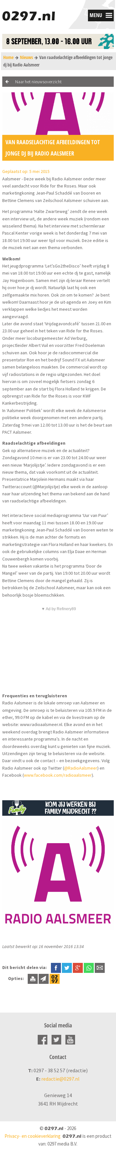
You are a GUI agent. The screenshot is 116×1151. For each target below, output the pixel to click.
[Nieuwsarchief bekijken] (55, 978)
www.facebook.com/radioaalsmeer (58, 775)
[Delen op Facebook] (56, 967)
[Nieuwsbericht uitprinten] (33, 978)
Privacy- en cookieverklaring (33, 1136)
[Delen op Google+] (78, 967)
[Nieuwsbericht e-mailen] (100, 967)
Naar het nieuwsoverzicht (38, 82)
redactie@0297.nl (60, 1078)
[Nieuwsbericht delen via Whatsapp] (89, 968)
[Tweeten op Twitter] (67, 967)
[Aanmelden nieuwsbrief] (44, 978)
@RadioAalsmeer (80, 768)
